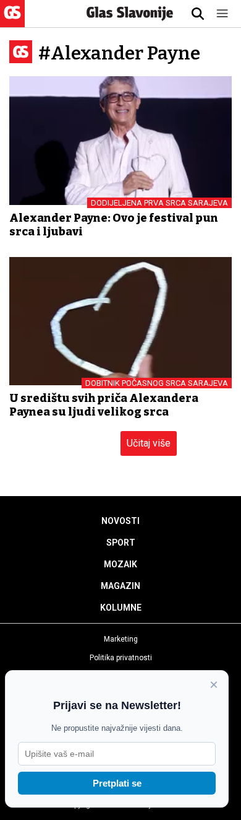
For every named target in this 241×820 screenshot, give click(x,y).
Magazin (120, 586)
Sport (120, 542)
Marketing (121, 639)
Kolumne (121, 608)
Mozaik (120, 564)
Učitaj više (149, 443)
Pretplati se (117, 783)
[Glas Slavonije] (12, 21)
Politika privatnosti (121, 657)
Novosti (120, 521)
